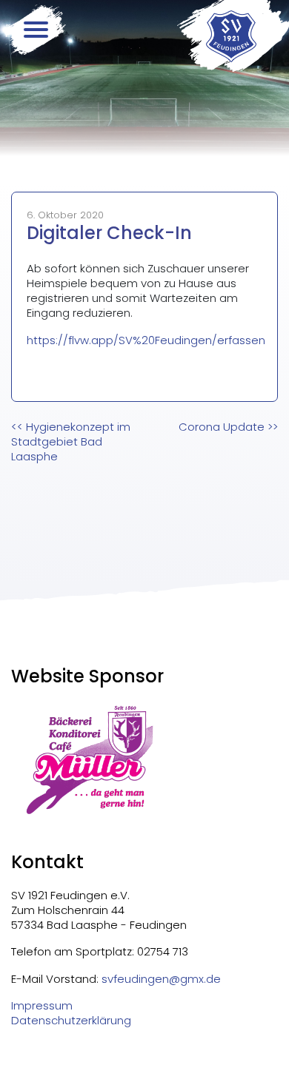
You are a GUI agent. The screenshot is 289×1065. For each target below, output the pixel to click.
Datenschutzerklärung (71, 1020)
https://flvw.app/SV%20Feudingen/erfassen (146, 340)
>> (228, 426)
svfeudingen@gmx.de (161, 979)
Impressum (42, 1005)
